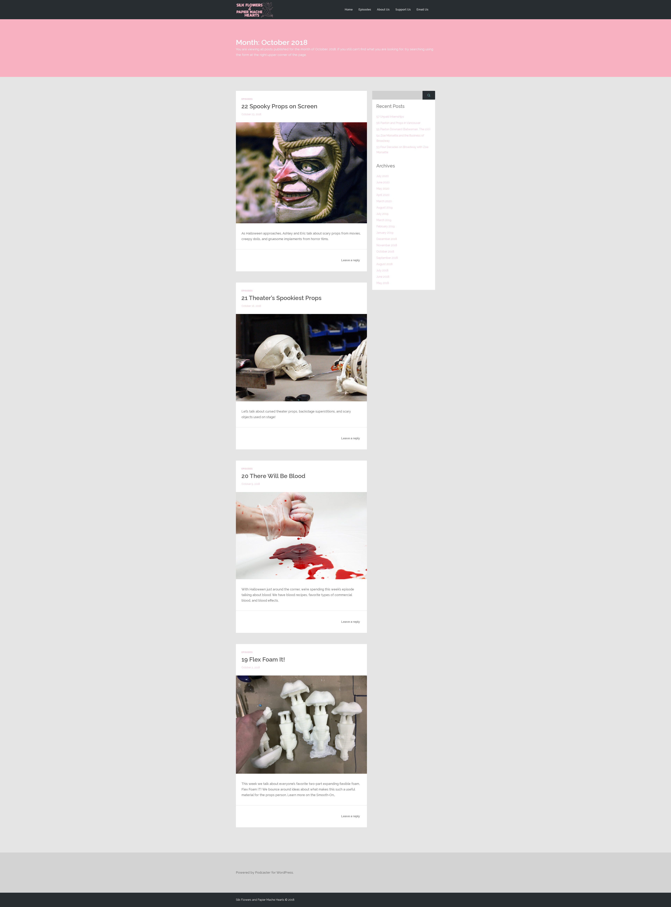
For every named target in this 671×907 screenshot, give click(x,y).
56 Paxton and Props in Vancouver (398, 123)
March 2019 (383, 220)
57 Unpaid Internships (390, 116)
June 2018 (382, 276)
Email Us (422, 9)
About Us (383, 9)
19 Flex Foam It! (263, 659)
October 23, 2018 (251, 114)
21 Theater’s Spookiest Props (281, 297)
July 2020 (382, 176)
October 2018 (385, 251)
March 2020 (384, 201)
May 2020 (382, 188)
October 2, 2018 (250, 667)
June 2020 (383, 182)
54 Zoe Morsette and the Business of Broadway (400, 138)
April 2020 (382, 195)
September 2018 (387, 257)
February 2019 (385, 226)
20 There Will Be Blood (273, 475)
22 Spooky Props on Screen (279, 106)
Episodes (365, 9)
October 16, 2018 (251, 306)
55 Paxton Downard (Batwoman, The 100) (403, 129)
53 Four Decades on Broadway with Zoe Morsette (402, 149)
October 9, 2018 (250, 484)
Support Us (403, 9)
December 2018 (386, 239)
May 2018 (382, 283)
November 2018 (386, 245)
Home (349, 9)
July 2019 (382, 213)
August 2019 (384, 207)
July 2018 (382, 270)
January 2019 (384, 232)
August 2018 (384, 264)
